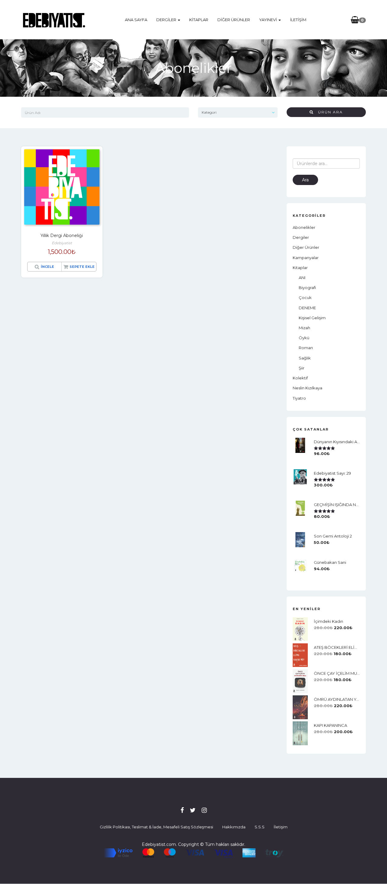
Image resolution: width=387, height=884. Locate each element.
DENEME (307, 307)
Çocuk (305, 297)
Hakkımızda (234, 826)
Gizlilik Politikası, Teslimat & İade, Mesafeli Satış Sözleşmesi (156, 826)
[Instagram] (204, 810)
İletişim (298, 19)
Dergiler (166, 19)
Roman (306, 347)
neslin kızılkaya (307, 387)
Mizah (304, 327)
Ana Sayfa (136, 19)
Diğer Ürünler (233, 19)
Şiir (301, 368)
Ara (305, 180)
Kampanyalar (306, 257)
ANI (302, 277)
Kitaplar (198, 19)
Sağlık (305, 358)
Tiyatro (299, 398)
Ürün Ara (328, 112)
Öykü (304, 337)
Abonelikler (304, 227)
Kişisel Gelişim (312, 317)
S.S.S (260, 826)
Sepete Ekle (82, 267)
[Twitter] (193, 810)
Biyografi (307, 287)
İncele (47, 267)
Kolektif (300, 377)
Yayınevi (268, 19)
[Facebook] (182, 810)
